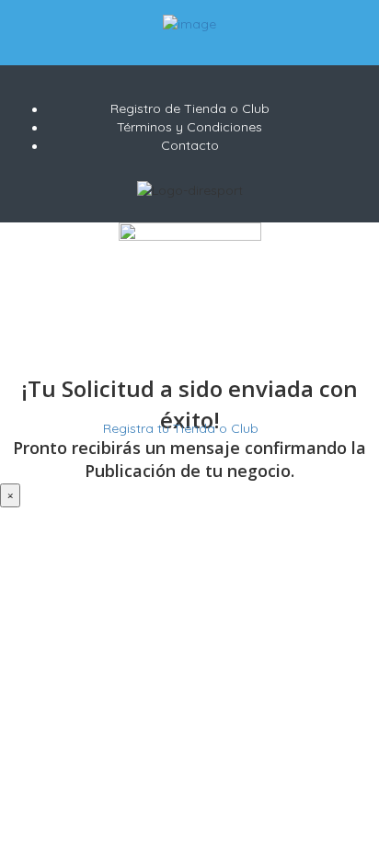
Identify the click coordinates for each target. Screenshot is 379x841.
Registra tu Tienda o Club (178, 428)
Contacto (190, 145)
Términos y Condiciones (189, 127)
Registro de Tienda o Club (190, 108)
